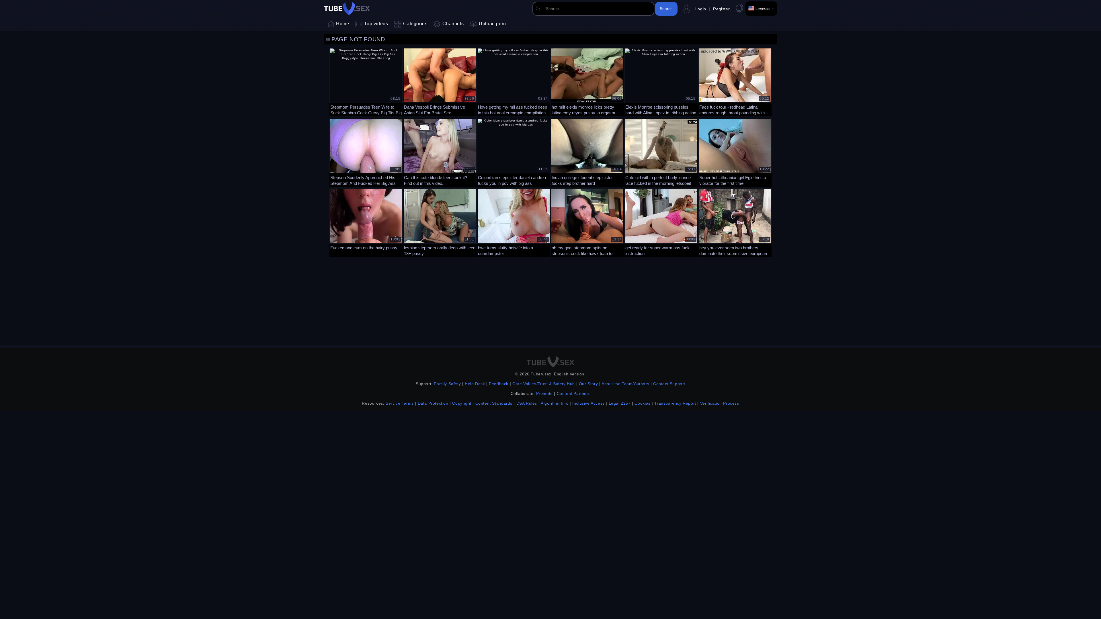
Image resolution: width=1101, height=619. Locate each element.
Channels (453, 23)
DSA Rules (526, 403)
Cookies (642, 403)
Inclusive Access (588, 403)
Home (342, 23)
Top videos (376, 23)
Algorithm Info (554, 403)
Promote (544, 393)
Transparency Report (675, 403)
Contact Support (669, 383)
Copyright (461, 403)
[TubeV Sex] (347, 8)
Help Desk (475, 383)
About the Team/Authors (625, 383)
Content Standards (493, 403)
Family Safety (447, 383)
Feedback (498, 383)
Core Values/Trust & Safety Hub (543, 383)
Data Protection (433, 403)
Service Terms (400, 403)
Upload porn (492, 23)
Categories (415, 23)
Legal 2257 (620, 403)
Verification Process (719, 403)
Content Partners (574, 393)
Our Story (588, 383)
